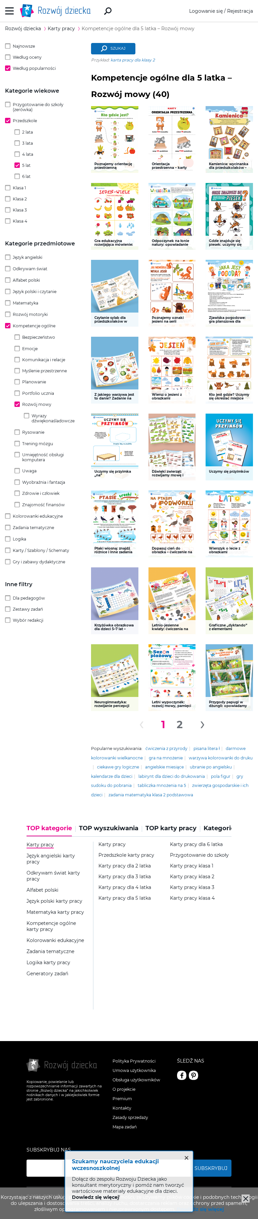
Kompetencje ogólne (34, 325)
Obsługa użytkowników (136, 1079)
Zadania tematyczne (33, 527)
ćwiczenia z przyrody (166, 748)
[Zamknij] (246, 1198)
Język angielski (27, 257)
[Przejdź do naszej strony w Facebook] (181, 1075)
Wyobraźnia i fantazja (43, 482)
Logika (19, 539)
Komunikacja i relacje (43, 359)
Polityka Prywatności (134, 1061)
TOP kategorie (49, 828)
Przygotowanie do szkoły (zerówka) (38, 107)
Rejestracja (240, 11)
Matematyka (25, 303)
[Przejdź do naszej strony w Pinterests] (193, 1075)
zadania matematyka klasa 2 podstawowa (151, 794)
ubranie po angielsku (211, 766)
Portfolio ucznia (38, 393)
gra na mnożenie (166, 757)
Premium (122, 1098)
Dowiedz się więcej (200, 1209)
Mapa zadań (125, 1126)
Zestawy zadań (28, 609)
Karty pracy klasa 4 (192, 898)
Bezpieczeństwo (38, 337)
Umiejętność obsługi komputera (43, 457)
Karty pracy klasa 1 (191, 866)
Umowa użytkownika (134, 1070)
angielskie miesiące (164, 766)
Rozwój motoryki (30, 314)
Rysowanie (33, 432)
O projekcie (124, 1089)
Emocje (30, 348)
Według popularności (34, 68)
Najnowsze (24, 46)
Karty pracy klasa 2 (192, 877)
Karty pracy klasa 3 (192, 887)
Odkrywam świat (30, 268)
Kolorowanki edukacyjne (38, 516)
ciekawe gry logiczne (118, 766)
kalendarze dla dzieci (111, 776)
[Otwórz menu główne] (9, 10)
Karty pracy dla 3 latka (124, 877)
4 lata (27, 154)
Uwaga (29, 470)
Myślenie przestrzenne (44, 370)
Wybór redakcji (28, 620)
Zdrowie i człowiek (40, 493)
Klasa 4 (20, 221)
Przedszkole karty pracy (126, 855)
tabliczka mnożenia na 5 (162, 785)
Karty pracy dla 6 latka (196, 844)
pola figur (220, 776)
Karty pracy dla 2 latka (124, 866)
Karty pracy (112, 844)
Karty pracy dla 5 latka (124, 898)
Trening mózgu (37, 443)
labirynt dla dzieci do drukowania (171, 776)
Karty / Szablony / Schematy (41, 550)
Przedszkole (25, 120)
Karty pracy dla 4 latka (124, 887)
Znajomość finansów (43, 504)
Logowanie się (206, 11)
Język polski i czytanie (34, 291)
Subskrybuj (211, 1168)
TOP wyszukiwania (108, 828)
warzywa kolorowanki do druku (221, 757)
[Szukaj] (108, 11)
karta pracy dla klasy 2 (133, 59)
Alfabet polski (26, 280)
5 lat (26, 165)
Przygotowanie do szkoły (199, 855)
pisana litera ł (207, 748)
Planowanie (34, 381)
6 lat (26, 176)
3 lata (27, 143)
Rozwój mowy (36, 404)
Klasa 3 (20, 210)
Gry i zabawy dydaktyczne (39, 561)
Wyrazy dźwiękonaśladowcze (53, 418)
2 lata (27, 132)
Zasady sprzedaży (130, 1117)
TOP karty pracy (171, 828)
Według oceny (27, 57)
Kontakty (122, 1108)
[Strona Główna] (57, 10)
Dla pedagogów (29, 598)
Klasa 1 (19, 187)
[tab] (51, 830)
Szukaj (118, 48)
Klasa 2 (20, 198)
